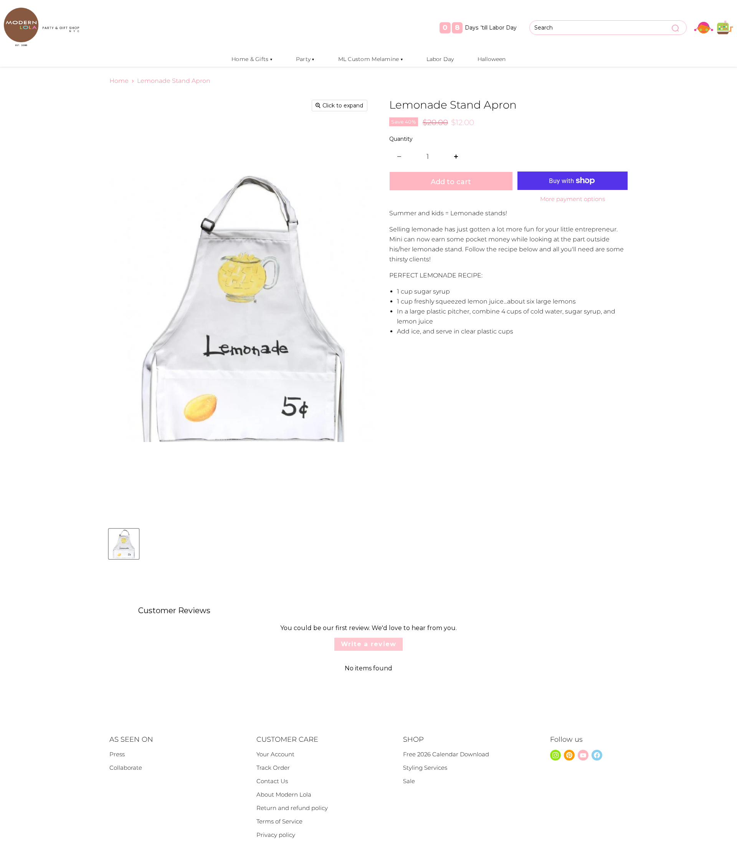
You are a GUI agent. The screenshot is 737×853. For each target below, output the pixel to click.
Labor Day (440, 59)
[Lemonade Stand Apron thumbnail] (124, 544)
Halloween (492, 59)
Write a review (369, 644)
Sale (409, 781)
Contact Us (272, 781)
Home (119, 81)
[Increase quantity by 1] (456, 156)
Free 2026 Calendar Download (446, 754)
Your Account (275, 754)
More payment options (572, 199)
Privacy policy (275, 834)
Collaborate (125, 767)
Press (117, 754)
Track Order (273, 767)
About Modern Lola (283, 794)
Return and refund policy (292, 808)
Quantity (401, 139)
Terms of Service (279, 821)
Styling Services (425, 767)
